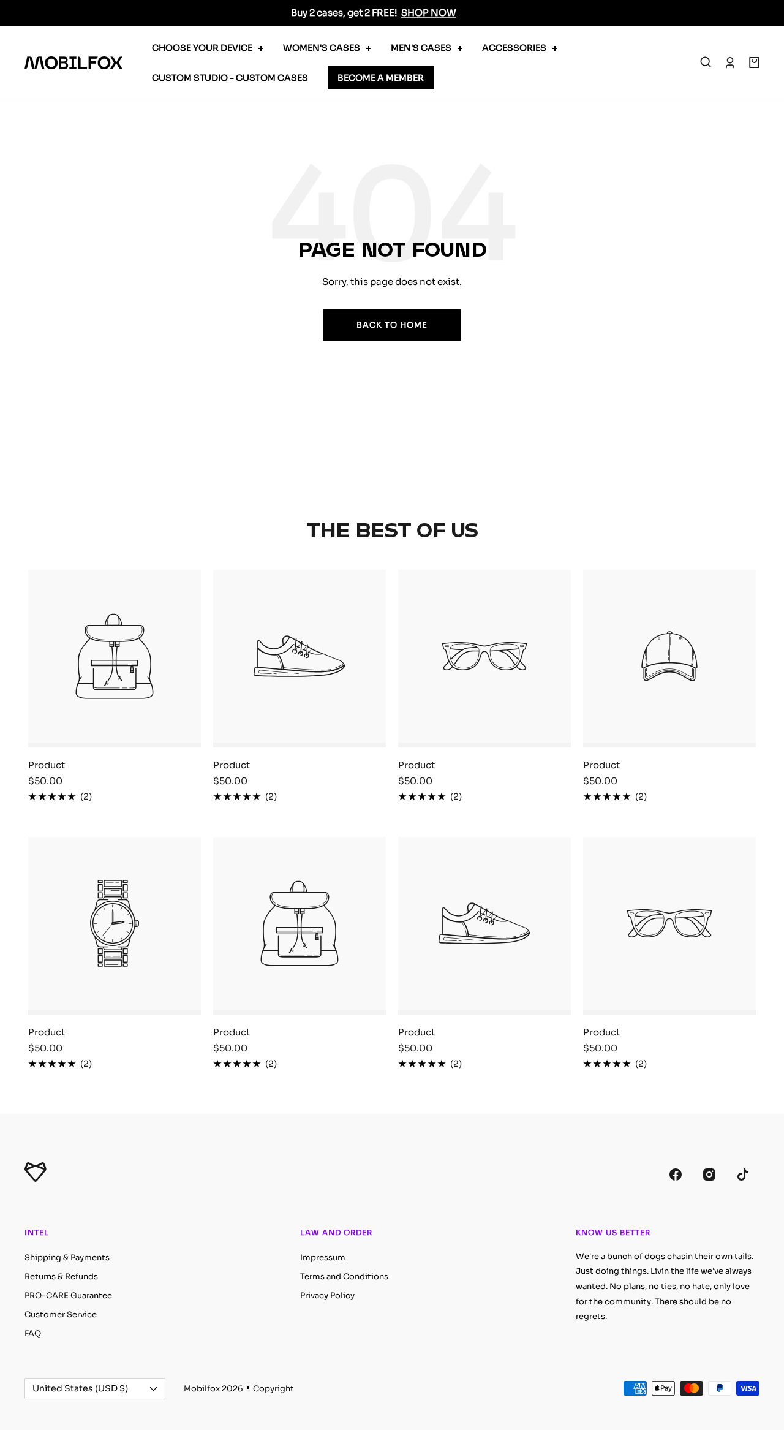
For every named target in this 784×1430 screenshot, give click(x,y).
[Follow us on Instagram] (709, 1175)
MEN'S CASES (421, 47)
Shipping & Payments (67, 1258)
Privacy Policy (327, 1295)
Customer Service (60, 1314)
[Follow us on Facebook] (675, 1175)
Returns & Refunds (61, 1277)
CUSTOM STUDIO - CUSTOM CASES (230, 77)
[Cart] (754, 62)
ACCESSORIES (514, 47)
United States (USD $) (80, 1388)
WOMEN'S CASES (321, 47)
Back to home (392, 325)
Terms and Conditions (344, 1277)
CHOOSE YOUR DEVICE (202, 47)
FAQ (32, 1333)
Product (46, 765)
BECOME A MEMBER (380, 77)
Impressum (322, 1258)
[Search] (705, 62)
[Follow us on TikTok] (743, 1175)
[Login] (730, 62)
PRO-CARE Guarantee (68, 1295)
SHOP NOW (428, 12)
